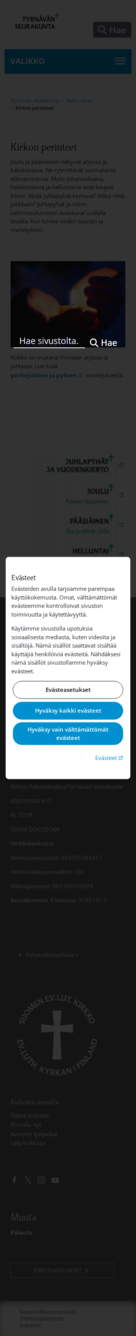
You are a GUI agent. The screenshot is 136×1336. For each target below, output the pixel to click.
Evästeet (110, 757)
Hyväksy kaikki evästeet (68, 710)
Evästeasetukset (68, 690)
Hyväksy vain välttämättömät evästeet (68, 734)
